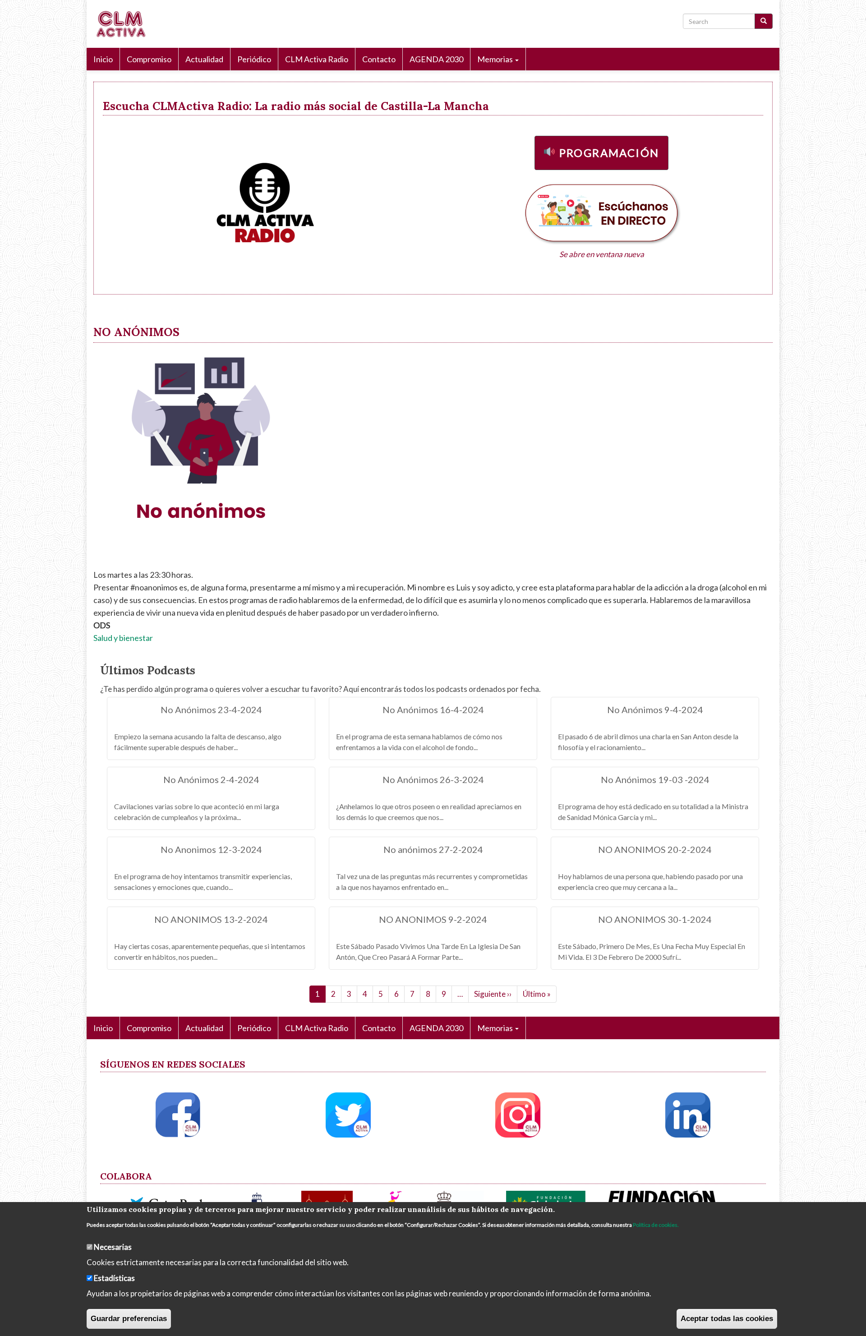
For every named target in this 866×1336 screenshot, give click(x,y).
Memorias (495, 59)
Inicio (103, 59)
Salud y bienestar (123, 638)
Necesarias (113, 1247)
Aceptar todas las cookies (727, 1318)
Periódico (254, 59)
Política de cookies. (656, 1224)
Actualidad (204, 59)
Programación (609, 152)
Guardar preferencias (129, 1318)
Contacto (379, 59)
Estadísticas (114, 1277)
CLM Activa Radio (316, 59)
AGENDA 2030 (436, 59)
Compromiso (149, 59)
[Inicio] (123, 24)
